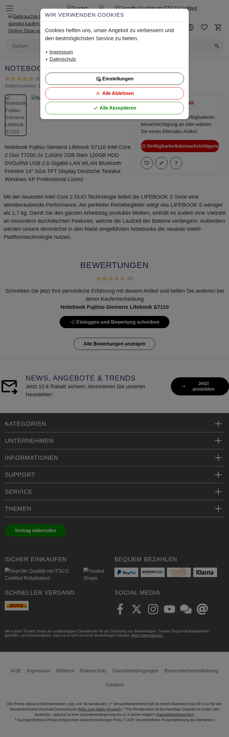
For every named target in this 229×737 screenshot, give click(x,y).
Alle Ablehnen (118, 93)
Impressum (61, 51)
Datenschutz (62, 59)
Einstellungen (118, 78)
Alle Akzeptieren (118, 107)
